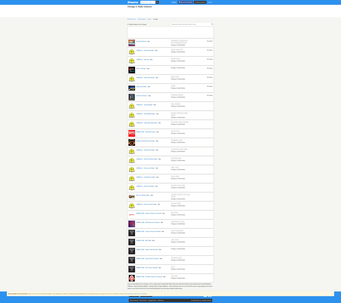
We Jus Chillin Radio (143, 195)
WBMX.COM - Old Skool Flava (145, 132)
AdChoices (160, 300)
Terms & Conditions (141, 293)
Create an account (200, 2)
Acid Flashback (141, 41)
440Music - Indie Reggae (144, 105)
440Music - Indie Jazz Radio (145, 168)
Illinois (149, 19)
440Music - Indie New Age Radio (146, 123)
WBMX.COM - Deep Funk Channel (147, 249)
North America (131, 19)
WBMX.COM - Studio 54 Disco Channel (148, 213)
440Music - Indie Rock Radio (145, 150)
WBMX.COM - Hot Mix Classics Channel (149, 277)
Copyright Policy (152, 300)
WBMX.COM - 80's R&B (143, 240)
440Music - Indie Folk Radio (145, 186)
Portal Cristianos (141, 96)
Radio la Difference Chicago (145, 141)
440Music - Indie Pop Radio (145, 50)
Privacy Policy (143, 300)
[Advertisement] (170, 38)
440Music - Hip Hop (142, 59)
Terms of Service (134, 300)
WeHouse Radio (141, 86)
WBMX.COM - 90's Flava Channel (147, 267)
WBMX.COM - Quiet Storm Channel (147, 258)
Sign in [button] (210, 2)
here (32, 293)
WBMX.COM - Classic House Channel (148, 231)
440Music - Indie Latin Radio (145, 77)
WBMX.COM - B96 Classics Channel (148, 222)
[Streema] (132, 2)
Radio (174, 2)
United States (141, 19)
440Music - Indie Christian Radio (146, 159)
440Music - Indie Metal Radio (145, 114)
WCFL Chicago (141, 68)
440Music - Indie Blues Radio (145, 177)
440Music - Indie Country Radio (146, 204)
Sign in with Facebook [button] (186, 2)
